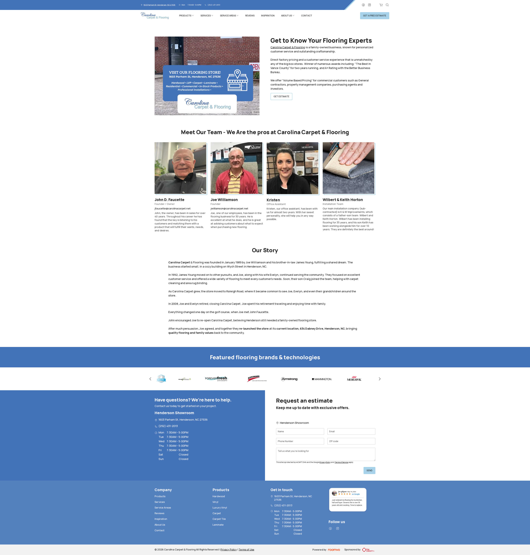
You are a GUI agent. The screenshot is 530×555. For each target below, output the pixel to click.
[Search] (387, 5)
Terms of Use (246, 549)
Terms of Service (341, 462)
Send (369, 470)
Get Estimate (281, 96)
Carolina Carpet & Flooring (288, 47)
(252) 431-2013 (214, 5)
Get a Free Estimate (374, 15)
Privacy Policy (325, 462)
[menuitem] (186, 15)
